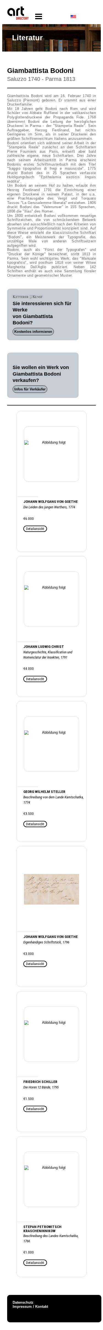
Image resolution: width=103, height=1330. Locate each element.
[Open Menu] (38, 16)
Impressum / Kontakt (30, 1307)
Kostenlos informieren (33, 332)
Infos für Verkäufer (30, 389)
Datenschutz (23, 1302)
